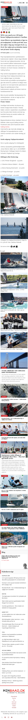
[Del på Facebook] (11, 246)
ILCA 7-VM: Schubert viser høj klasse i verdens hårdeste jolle (14, 491)
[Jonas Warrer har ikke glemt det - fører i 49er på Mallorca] (14, 301)
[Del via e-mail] (17, 246)
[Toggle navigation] (27, 2)
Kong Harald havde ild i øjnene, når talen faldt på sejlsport (13, 438)
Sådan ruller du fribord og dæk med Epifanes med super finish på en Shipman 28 (11, 557)
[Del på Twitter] (14, 246)
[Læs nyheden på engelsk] (1, 32)
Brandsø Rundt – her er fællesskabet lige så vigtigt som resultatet (13, 419)
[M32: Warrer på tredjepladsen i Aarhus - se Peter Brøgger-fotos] (14, 281)
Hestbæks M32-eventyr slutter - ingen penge (11, 349)
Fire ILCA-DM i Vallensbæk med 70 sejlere (13, 509)
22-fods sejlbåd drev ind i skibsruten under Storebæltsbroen (13, 371)
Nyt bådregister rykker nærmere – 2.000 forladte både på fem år (14, 400)
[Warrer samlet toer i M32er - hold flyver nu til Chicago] (14, 321)
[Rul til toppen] (26, 718)
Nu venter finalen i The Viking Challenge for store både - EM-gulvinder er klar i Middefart (13, 528)
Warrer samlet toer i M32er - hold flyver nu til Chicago (14, 330)
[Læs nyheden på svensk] (9, 32)
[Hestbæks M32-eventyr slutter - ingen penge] (14, 340)
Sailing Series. (5, 127)
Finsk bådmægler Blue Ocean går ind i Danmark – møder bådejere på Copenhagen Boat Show (12, 626)
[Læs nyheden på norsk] (6, 32)
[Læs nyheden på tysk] (4, 32)
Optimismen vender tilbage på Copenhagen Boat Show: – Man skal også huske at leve (13, 456)
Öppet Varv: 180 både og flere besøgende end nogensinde (13, 547)
